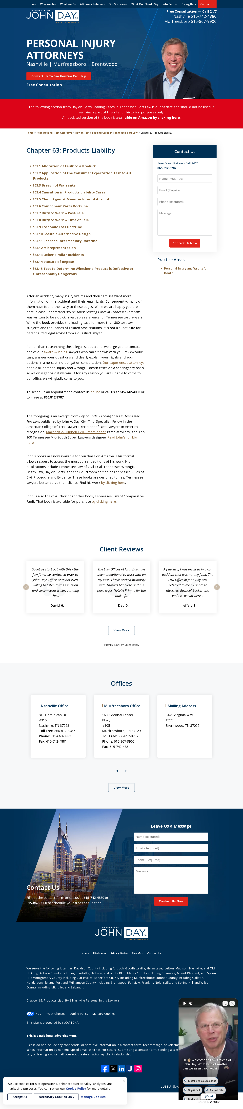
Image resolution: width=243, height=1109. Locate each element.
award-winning (55, 352)
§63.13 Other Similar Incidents (58, 254)
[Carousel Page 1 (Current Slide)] (117, 771)
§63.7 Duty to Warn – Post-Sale (58, 213)
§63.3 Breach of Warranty (54, 185)
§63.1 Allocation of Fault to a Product (64, 166)
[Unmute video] (184, 1003)
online (95, 392)
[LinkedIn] (121, 1068)
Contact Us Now (185, 243)
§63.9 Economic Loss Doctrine (57, 227)
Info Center (170, 4)
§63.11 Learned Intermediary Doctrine (65, 241)
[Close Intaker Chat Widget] (232, 1003)
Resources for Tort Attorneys (54, 132)
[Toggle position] (225, 1003)
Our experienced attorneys (123, 362)
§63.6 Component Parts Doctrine (60, 206)
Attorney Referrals (92, 4)
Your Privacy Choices (50, 1014)
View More (121, 630)
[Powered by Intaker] (215, 1102)
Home (32, 4)
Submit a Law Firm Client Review (121, 644)
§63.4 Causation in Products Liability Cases (69, 192)
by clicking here (113, 482)
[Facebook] (105, 1068)
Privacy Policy (119, 953)
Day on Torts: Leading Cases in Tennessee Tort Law (106, 132)
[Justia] (130, 1068)
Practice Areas (171, 259)
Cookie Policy (78, 1014)
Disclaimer (99, 953)
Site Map (137, 953)
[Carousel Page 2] (126, 771)
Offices (121, 683)
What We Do (68, 4)
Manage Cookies (103, 1014)
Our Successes (118, 4)
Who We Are (48, 4)
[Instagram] (138, 1068)
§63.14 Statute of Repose (53, 261)
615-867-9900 (204, 21)
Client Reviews (121, 549)
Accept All (20, 1097)
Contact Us (207, 4)
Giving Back (189, 4)
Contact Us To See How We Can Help (58, 76)
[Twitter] (113, 1068)
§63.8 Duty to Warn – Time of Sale (61, 220)
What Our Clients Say (145, 4)
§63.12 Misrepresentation (54, 248)
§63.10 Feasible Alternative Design (62, 234)
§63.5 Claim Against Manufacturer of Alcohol (71, 199)
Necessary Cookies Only (56, 1097)
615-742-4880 (204, 16)
